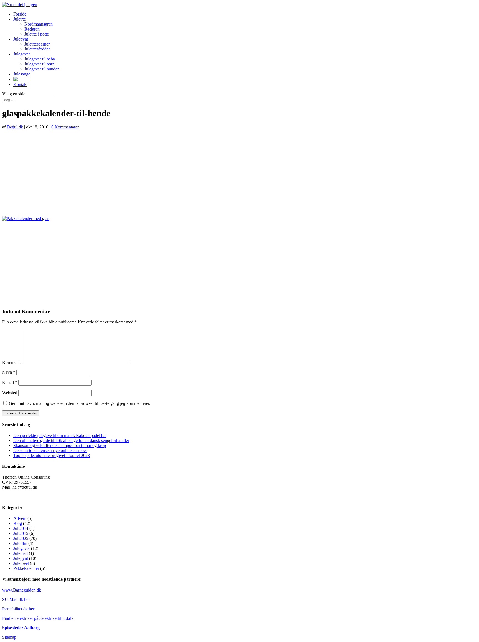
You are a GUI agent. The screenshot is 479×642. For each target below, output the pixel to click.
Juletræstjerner (37, 44)
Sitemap (9, 637)
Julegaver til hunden (42, 69)
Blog (17, 523)
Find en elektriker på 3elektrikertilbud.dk (37, 618)
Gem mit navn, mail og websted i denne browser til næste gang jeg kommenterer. (79, 403)
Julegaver (21, 54)
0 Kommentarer (65, 127)
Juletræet (21, 563)
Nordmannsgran (38, 24)
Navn (8, 372)
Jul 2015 (20, 533)
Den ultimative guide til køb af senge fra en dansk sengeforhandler (71, 440)
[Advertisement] (239, 173)
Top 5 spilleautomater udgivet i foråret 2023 (51, 455)
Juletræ (19, 19)
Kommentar (12, 362)
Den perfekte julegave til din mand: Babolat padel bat (59, 435)
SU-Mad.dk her (16, 599)
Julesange (21, 74)
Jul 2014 (20, 528)
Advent (19, 518)
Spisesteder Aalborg (21, 627)
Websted (9, 392)
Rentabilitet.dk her (18, 608)
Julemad (20, 553)
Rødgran (32, 29)
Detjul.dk (15, 127)
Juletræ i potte (36, 34)
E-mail (9, 382)
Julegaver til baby (39, 59)
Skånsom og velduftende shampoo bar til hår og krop (59, 445)
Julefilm (20, 543)
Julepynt (20, 39)
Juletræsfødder (37, 49)
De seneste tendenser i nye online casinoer (50, 450)
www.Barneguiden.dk (21, 590)
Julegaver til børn (39, 64)
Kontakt (20, 84)
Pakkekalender (26, 568)
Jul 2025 (20, 538)
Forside (19, 14)
